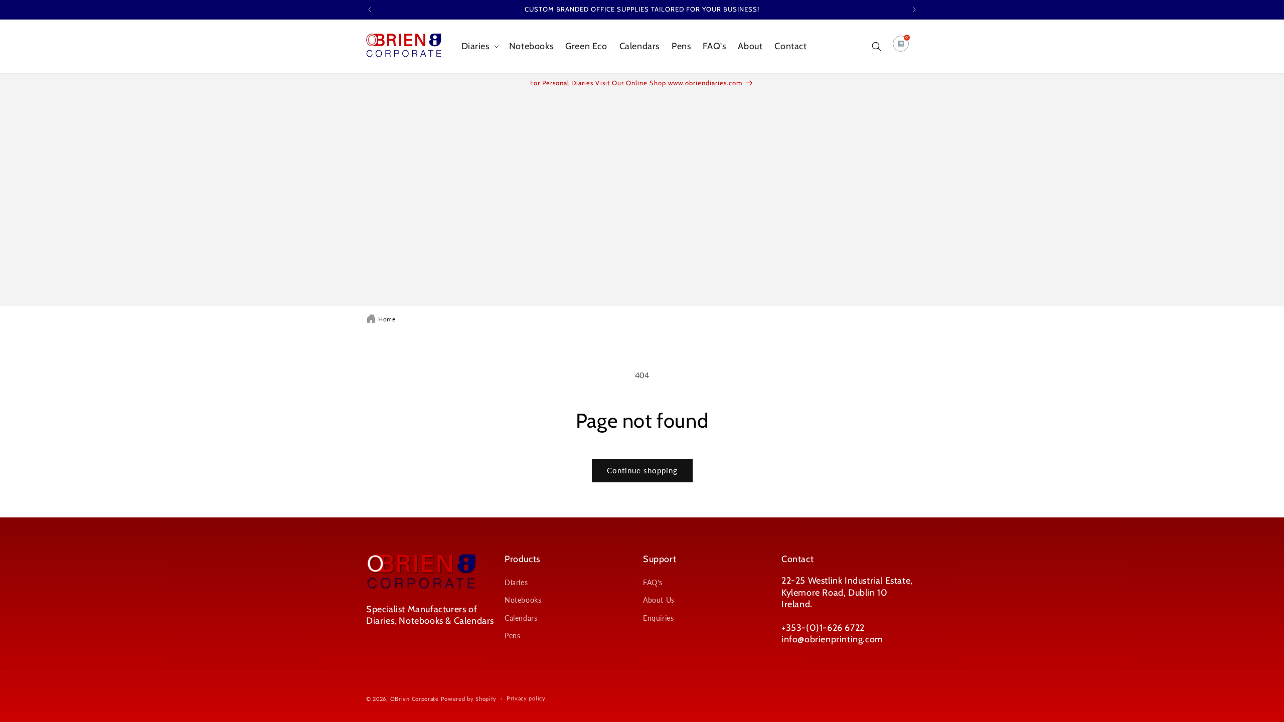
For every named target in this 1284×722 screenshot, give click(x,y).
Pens (512, 635)
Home (386, 319)
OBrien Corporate (414, 698)
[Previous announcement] (370, 9)
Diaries (516, 582)
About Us (659, 600)
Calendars (521, 618)
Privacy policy (526, 698)
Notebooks (523, 600)
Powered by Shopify (469, 698)
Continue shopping (642, 470)
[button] (479, 46)
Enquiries (658, 618)
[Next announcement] (914, 9)
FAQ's (653, 582)
